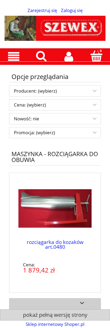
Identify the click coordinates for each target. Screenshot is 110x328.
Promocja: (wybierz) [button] (34, 132)
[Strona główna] (55, 27)
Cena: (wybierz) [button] (30, 105)
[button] (14, 56)
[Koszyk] (96, 56)
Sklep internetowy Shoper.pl (55, 324)
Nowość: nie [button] (26, 119)
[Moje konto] (68, 56)
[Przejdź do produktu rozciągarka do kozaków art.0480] (55, 209)
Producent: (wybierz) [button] (35, 91)
